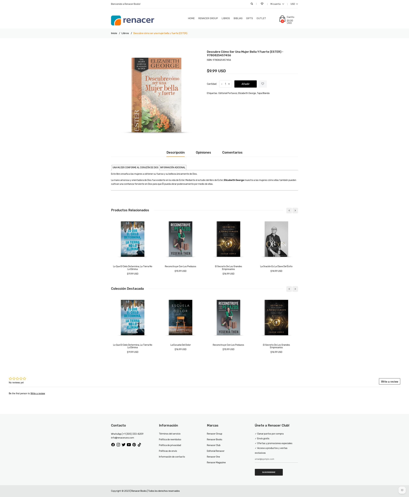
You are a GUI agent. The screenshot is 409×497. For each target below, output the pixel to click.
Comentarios (232, 152)
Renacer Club (213, 445)
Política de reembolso (170, 439)
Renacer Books (214, 439)
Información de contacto (172, 456)
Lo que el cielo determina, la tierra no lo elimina (132, 268)
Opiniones (203, 152)
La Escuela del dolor (180, 345)
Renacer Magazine (216, 462)
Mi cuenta (275, 4)
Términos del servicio (170, 433)
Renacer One (213, 456)
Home (191, 18)
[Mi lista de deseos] (262, 4)
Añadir (246, 83)
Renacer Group (208, 18)
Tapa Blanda (263, 93)
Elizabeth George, (247, 93)
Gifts (249, 18)
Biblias (238, 18)
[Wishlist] (263, 84)
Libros (226, 18)
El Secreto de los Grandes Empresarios (228, 268)
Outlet (261, 18)
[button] (135, 167)
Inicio (114, 33)
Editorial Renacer (215, 451)
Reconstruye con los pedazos (180, 266)
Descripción (175, 152)
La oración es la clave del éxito (276, 266)
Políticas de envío (168, 451)
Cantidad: (212, 84)
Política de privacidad (170, 445)
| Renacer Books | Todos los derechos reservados (155, 491)
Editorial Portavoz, (228, 93)
